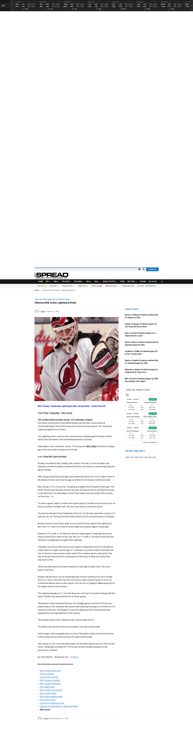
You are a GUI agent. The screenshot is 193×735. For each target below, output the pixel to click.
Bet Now (152, 399)
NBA (136, 457)
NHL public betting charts (51, 696)
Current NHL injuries (49, 677)
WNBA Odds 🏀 (97, 286)
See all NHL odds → (150, 442)
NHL (154, 457)
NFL (132, 457)
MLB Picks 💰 (42, 286)
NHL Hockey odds (48, 693)
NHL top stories (47, 674)
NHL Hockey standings (50, 683)
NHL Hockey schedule (50, 680)
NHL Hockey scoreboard (51, 690)
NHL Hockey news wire (50, 671)
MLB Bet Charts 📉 (68, 286)
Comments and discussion (52, 703)
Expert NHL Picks (48, 700)
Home (36, 290)
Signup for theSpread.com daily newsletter (59, 706)
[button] (162, 281)
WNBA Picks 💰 (83, 286)
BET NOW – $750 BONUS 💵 (147, 286)
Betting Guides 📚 (128, 286)
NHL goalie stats (47, 687)
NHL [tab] (127, 394)
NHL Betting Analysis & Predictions (52, 299)
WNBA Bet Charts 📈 (112, 286)
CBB (145, 457)
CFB (141, 457)
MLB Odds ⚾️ (54, 286)
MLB (150, 457)
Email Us (74, 657)
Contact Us (152, 269)
